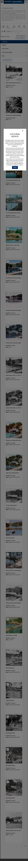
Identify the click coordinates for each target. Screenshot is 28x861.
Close (15, 167)
